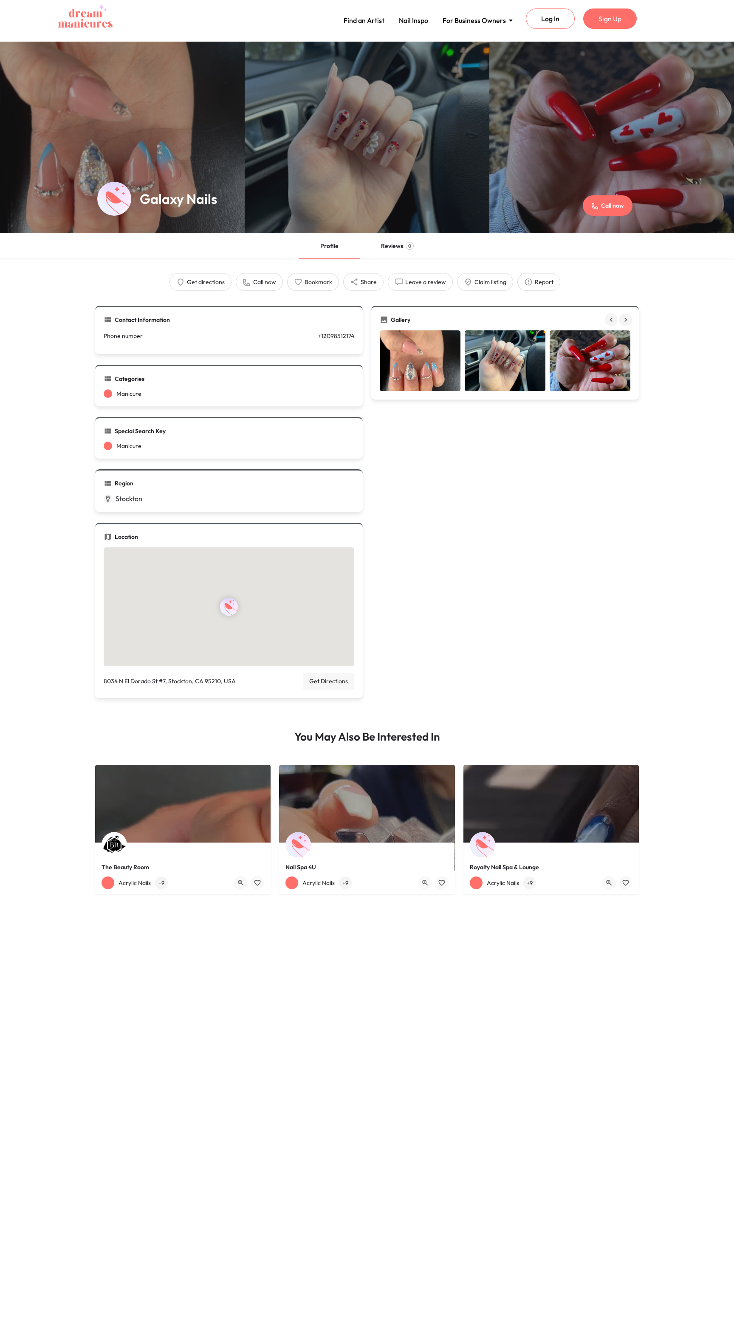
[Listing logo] (114, 199)
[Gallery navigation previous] (612, 319)
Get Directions (328, 681)
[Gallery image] (420, 360)
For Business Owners (474, 20)
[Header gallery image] (122, 137)
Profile (329, 246)
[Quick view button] (241, 883)
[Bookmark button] (257, 883)
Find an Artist (364, 20)
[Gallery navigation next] (626, 319)
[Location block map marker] (229, 607)
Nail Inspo (413, 20)
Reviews (396, 246)
